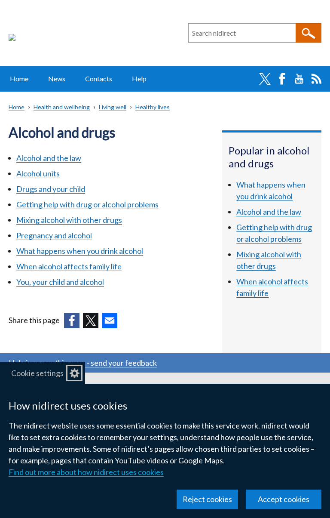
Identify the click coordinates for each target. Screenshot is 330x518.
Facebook (281, 78)
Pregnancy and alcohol (54, 235)
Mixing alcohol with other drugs (69, 220)
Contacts (98, 78)
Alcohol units (38, 173)
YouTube (299, 78)
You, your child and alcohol (60, 282)
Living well (112, 107)
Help (139, 78)
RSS (316, 78)
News (56, 78)
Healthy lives (152, 107)
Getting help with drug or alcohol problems (87, 204)
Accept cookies (283, 499)
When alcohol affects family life (69, 266)
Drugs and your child (50, 189)
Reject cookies (207, 499)
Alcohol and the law (48, 158)
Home (19, 78)
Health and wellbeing (62, 107)
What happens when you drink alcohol (79, 251)
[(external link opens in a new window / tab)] (71, 320)
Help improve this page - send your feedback (83, 362)
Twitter (264, 78)
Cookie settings (37, 373)
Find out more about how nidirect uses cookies (86, 472)
